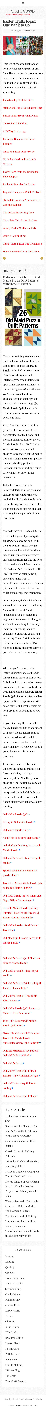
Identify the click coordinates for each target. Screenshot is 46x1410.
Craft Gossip (23, 11)
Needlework (12, 1348)
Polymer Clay (13, 1299)
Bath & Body (12, 1354)
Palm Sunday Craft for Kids (18, 100)
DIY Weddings (13, 1370)
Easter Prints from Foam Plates (20, 115)
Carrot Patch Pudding (15, 123)
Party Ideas (11, 1359)
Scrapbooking (13, 1288)
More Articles (15, 1109)
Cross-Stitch (12, 1305)
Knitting (9, 1261)
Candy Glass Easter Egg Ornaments (22, 243)
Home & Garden (14, 1278)
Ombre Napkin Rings (15, 235)
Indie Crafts (12, 1326)
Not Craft (10, 1375)
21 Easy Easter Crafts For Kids (19, 228)
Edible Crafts (12, 1310)
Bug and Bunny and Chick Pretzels (22, 192)
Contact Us (13, 1405)
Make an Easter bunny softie (18, 151)
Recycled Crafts (14, 1283)
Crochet (9, 1272)
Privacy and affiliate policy (27, 1405)
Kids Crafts (11, 1332)
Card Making (12, 1294)
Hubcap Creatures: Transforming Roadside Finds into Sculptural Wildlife (22, 1231)
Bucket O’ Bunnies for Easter (19, 184)
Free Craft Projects (16, 1381)
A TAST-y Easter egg (14, 131)
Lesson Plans (12, 1343)
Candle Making (13, 1364)
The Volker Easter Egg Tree (18, 212)
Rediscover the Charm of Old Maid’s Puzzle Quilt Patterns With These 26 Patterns (21, 280)
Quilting (10, 1267)
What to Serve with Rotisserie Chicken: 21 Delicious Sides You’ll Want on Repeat (21, 1206)
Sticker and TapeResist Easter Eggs (22, 107)
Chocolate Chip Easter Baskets (20, 220)
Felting (9, 1316)
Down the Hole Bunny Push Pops (21, 251)
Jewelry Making (14, 1337)
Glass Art (10, 1321)
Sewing (9, 1256)
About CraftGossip (35, 1399)
